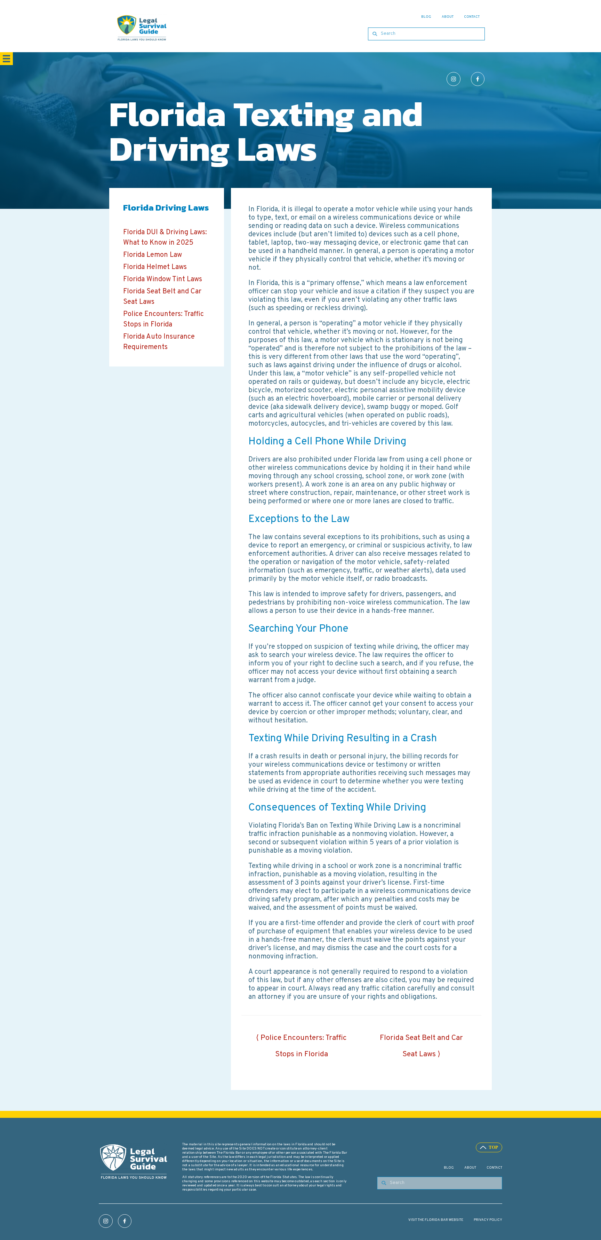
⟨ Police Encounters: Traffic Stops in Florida (301, 1040)
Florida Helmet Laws (155, 267)
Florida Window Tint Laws (162, 279)
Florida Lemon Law (152, 255)
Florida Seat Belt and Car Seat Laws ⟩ (421, 1040)
